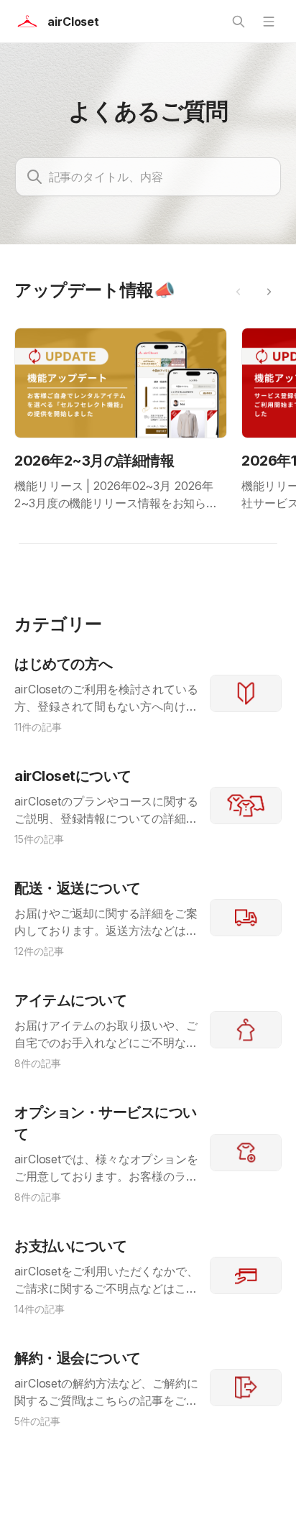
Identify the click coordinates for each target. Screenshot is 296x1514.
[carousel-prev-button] (238, 292)
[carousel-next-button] (269, 292)
